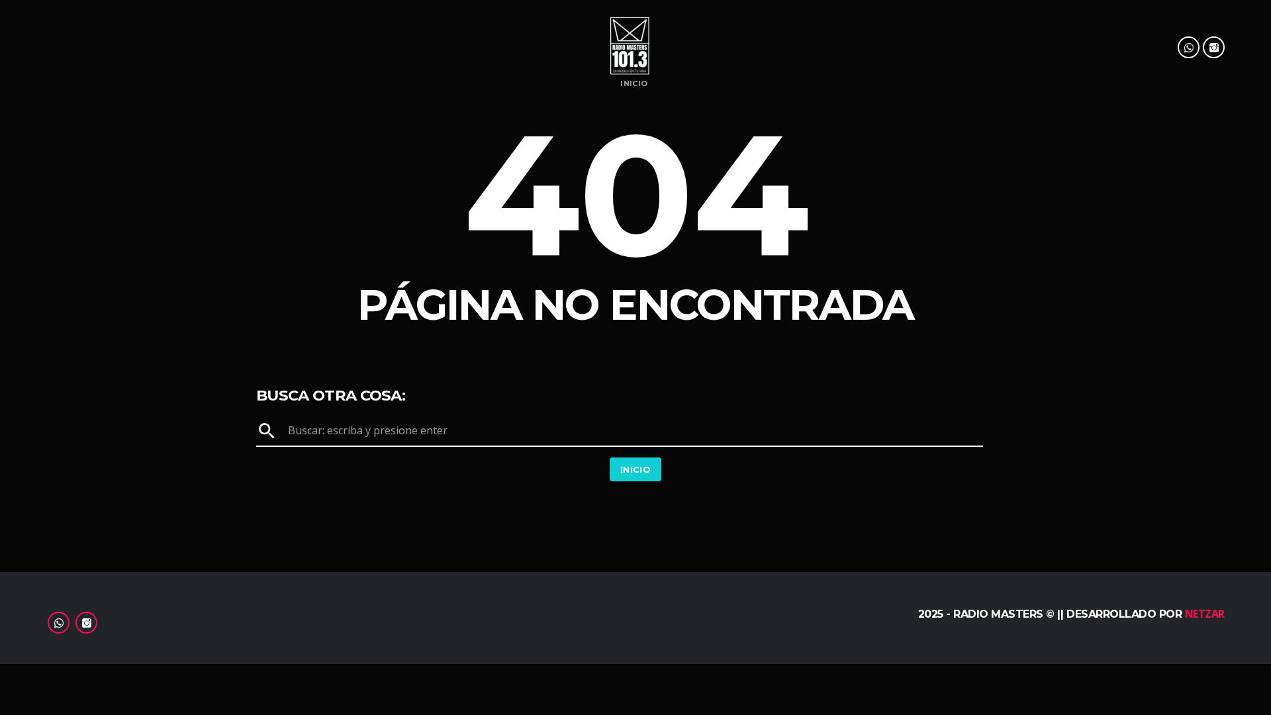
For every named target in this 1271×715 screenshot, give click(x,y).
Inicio (633, 83)
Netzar (1205, 613)
